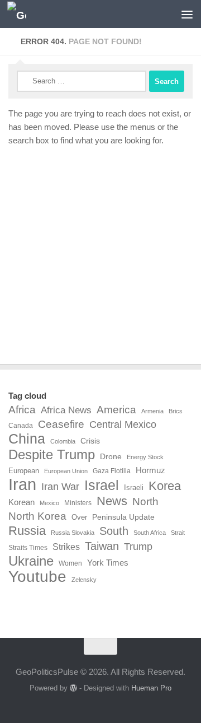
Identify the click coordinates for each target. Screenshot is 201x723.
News (112, 501)
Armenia (152, 411)
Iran (22, 484)
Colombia (62, 441)
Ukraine (31, 561)
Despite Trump (51, 454)
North (145, 501)
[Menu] (187, 14)
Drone (111, 456)
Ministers (78, 503)
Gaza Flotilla (112, 471)
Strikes (66, 547)
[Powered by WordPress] (73, 688)
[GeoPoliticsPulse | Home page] (19, 14)
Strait (178, 532)
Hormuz (150, 470)
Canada (20, 426)
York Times (107, 562)
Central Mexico (122, 424)
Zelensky (84, 579)
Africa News (66, 410)
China (26, 439)
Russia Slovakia (72, 532)
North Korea (37, 516)
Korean (21, 502)
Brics (176, 411)
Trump (138, 546)
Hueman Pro (151, 688)
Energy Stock (145, 457)
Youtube (37, 577)
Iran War (60, 486)
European (23, 471)
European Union (66, 471)
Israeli (133, 487)
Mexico (49, 503)
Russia (27, 531)
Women (70, 563)
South (113, 531)
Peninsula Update (123, 516)
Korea (165, 486)
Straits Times (27, 548)
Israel (101, 485)
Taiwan (102, 546)
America (116, 409)
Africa (22, 409)
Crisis (90, 440)
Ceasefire (61, 424)
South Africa (149, 532)
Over (79, 517)
